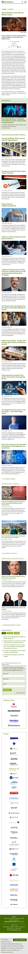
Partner (6, 734)
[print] (20, 47)
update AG (15, 930)
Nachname (6, 679)
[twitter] (15, 47)
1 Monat (17, 633)
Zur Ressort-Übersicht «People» (12, 625)
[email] (17, 47)
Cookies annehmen (19, 940)
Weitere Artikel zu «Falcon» (10, 483)
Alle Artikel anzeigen (9, 479)
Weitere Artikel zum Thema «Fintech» (13, 134)
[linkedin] (8, 47)
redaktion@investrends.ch (11, 921)
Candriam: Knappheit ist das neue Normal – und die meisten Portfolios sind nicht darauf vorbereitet (14, 646)
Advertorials (6, 100)
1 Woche (10, 633)
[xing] (10, 47)
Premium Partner (9, 700)
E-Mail (5, 684)
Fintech (10, 9)
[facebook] (13, 47)
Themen (4, 9)
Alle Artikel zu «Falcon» (10, 553)
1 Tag (4, 633)
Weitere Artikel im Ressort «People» (13, 558)
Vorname (6, 674)
